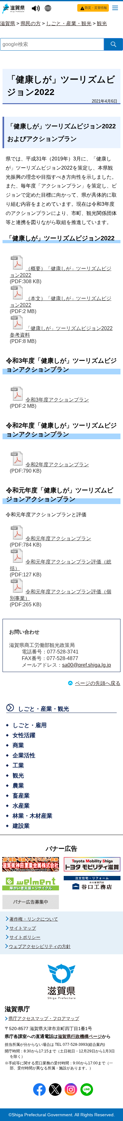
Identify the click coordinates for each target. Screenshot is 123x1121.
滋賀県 (7, 23)
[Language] (49, 9)
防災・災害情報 (96, 7)
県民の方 (30, 23)
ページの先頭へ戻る (97, 683)
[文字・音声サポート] (36, 8)
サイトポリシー (24, 937)
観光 (102, 23)
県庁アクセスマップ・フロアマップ (44, 1018)
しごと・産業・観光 (68, 23)
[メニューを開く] (115, 7)
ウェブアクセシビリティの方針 (40, 946)
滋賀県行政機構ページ (80, 1036)
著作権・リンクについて (33, 919)
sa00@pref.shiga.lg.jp (86, 665)
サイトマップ (22, 928)
